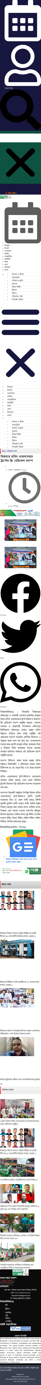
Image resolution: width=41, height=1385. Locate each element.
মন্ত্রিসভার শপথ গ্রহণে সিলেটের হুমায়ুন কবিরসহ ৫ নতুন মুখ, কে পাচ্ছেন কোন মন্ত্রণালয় (19, 1208)
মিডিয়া (14, 290)
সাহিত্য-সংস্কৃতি (17, 280)
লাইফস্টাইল (16, 287)
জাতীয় (7, 253)
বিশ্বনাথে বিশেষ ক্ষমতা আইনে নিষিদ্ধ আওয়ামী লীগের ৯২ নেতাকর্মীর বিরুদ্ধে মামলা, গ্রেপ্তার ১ (18, 935)
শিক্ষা (6, 262)
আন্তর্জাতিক (8, 256)
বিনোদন (7, 267)
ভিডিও (14, 293)
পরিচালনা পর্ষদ (17, 296)
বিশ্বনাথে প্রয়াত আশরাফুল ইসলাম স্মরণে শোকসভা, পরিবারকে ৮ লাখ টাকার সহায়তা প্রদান (20, 1032)
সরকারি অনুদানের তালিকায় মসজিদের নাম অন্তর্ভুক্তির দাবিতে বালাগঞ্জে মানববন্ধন (16, 1266)
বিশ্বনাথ (7, 245)
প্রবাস (6, 270)
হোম (3, 451)
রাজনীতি (7, 259)
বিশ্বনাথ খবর (12, 451)
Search (38, 132)
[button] (20, 110)
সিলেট (7, 248)
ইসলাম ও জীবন (18, 274)
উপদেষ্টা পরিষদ (17, 299)
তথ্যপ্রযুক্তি (16, 277)
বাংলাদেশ (8, 251)
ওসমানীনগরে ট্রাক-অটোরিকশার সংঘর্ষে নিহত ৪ (19, 1179)
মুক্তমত (14, 283)
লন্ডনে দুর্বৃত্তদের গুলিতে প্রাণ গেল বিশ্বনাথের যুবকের (20, 1079)
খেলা (6, 264)
